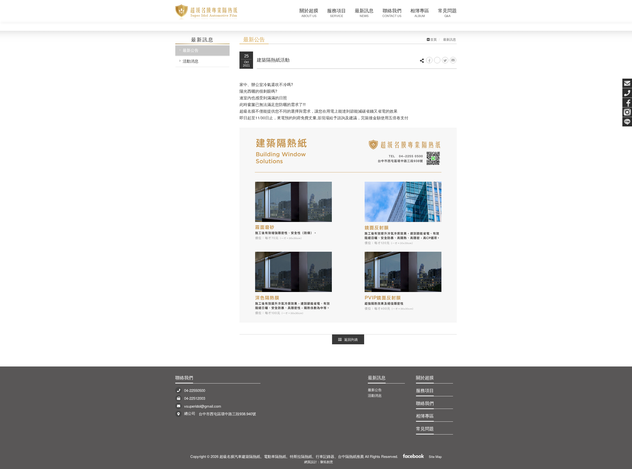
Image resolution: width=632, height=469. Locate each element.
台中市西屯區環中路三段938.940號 (227, 413)
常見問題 (425, 428)
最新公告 (190, 50)
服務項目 (425, 390)
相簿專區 (425, 415)
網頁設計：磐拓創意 (318, 461)
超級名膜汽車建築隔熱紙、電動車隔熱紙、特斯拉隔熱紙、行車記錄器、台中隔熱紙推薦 (206, 11)
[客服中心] (627, 83)
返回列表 (351, 339)
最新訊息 (377, 377)
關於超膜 (425, 377)
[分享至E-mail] (453, 60)
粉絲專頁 (413, 455)
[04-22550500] (627, 93)
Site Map (435, 456)
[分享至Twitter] (445, 60)
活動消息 (190, 61)
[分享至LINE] (437, 60)
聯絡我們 (184, 377)
